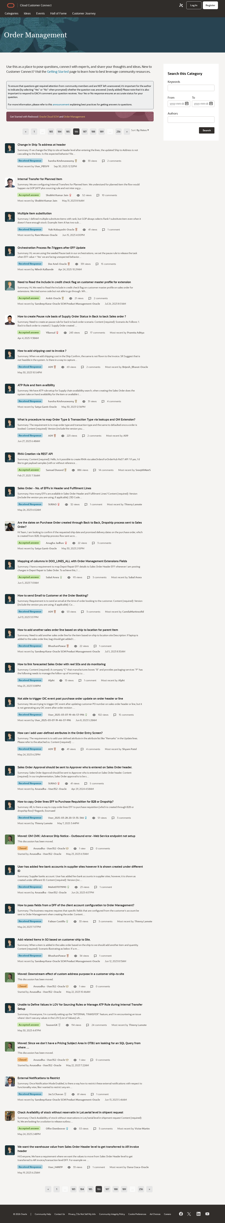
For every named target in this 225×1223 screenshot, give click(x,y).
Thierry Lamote (133, 504)
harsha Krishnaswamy (61, 160)
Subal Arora (52, 577)
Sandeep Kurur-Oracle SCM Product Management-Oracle (67, 303)
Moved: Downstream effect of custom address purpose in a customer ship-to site (71, 974)
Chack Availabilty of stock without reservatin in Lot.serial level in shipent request (70, 1112)
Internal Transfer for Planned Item (40, 179)
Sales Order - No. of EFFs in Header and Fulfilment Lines (54, 488)
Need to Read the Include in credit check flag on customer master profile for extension (74, 282)
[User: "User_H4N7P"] (10, 1150)
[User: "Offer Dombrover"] (10, 1116)
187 (85, 131)
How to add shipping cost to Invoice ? (42, 351)
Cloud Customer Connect (36, 5)
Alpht (51, 680)
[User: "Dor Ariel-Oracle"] (10, 251)
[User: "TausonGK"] (10, 1008)
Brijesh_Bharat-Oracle (135, 367)
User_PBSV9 (42, 166)
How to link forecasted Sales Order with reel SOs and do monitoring (62, 664)
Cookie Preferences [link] (137, 1214)
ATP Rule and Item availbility (36, 385)
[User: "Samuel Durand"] (10, 457)
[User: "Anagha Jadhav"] (10, 526)
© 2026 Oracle (20, 1214)
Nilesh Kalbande (44, 269)
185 (68, 131)
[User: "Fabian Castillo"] (10, 909)
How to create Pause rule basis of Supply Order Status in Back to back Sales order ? (72, 316)
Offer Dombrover (55, 1128)
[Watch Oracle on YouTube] (207, 1214)
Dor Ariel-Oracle (57, 263)
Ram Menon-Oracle (46, 235)
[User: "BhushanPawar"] (10, 633)
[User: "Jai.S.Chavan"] (10, 1081)
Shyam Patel (129, 749)
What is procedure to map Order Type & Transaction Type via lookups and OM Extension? (76, 419)
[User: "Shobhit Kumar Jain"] (10, 182)
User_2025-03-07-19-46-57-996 (66, 714)
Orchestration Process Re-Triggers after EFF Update (51, 247)
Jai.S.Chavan (55, 1094)
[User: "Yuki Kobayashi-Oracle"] (10, 217)
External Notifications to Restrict (39, 1078)
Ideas (27, 13)
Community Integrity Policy (112, 1214)
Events (40, 13)
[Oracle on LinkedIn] (198, 1214)
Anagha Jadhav (55, 543)
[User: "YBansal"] (10, 320)
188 (93, 131)
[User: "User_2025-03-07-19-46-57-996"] (10, 702)
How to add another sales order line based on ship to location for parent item (68, 630)
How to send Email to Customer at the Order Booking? (53, 595)
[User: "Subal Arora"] (10, 565)
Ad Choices (155, 1214)
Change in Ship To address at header (42, 144)
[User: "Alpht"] (10, 668)
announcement (61, 104)
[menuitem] (193, 5)
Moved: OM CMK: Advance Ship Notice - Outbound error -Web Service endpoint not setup (76, 836)
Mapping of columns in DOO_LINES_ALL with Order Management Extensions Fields (72, 561)
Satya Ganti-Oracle (46, 406)
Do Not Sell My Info (86, 1214)
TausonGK (51, 1025)
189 (102, 131)
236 (118, 131)
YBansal (50, 332)
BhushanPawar (57, 646)
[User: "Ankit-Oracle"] (10, 286)
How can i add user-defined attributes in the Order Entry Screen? (60, 733)
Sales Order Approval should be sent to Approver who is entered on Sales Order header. (75, 767)
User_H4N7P (55, 1167)
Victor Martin (142, 1128)
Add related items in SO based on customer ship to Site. (54, 939)
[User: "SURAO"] (10, 492)
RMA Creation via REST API (35, 454)
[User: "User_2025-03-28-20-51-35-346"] (10, 805)
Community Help (43, 1214)
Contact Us (59, 1214)
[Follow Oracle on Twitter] (189, 1214)
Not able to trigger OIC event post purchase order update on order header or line (70, 698)
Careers (167, 1214)
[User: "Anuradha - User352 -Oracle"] (10, 839)
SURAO (52, 504)
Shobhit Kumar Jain (57, 195)
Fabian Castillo (56, 921)
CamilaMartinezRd (133, 611)
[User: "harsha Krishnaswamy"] (10, 148)
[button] (142, 130)
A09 (50, 367)
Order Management (74, 116)
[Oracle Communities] (181, 5)
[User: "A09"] (10, 354)
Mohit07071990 (57, 887)
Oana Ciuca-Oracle (138, 1167)
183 (51, 131)
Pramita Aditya (135, 332)
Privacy (71, 1214)
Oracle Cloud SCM (49, 116)
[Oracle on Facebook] (180, 1214)
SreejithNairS (143, 470)
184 (59, 131)
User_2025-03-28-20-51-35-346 (66, 817)
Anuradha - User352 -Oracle (51, 788)
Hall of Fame (58, 13)
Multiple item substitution (35, 213)
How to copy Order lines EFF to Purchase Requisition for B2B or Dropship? (66, 801)
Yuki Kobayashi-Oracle (61, 229)
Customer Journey (83, 13)
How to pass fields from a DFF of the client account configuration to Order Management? (76, 905)
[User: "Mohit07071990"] (10, 870)
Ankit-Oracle (53, 298)
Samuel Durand (54, 470)
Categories (11, 13)
